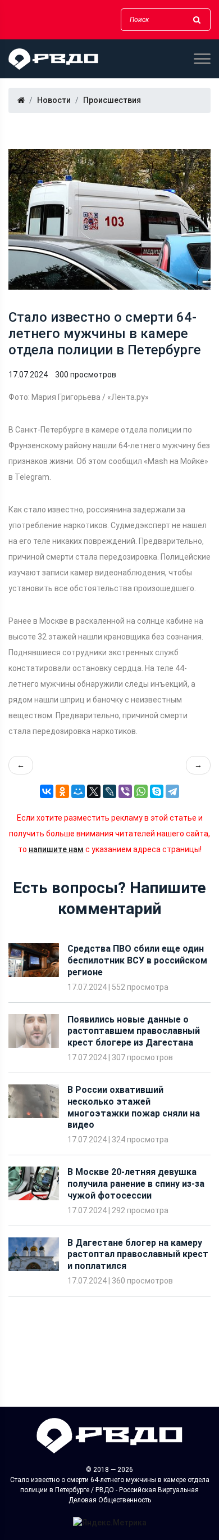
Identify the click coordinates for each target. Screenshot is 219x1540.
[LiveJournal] (109, 791)
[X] (94, 791)
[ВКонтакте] (46, 791)
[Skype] (156, 791)
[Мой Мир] (78, 791)
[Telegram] (172, 791)
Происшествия (112, 100)
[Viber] (125, 791)
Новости (54, 100)
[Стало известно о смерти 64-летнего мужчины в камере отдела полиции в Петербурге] (109, 219)
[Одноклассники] (62, 791)
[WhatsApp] (141, 791)
